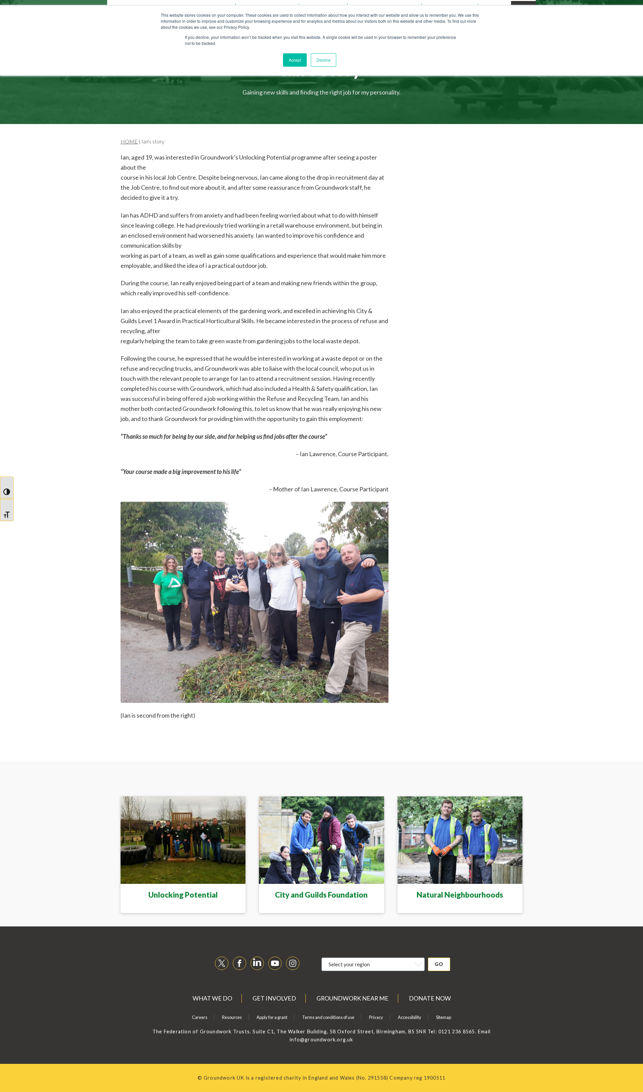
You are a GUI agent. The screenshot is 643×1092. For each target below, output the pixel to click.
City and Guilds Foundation (321, 894)
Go (439, 964)
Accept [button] (295, 60)
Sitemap (443, 1017)
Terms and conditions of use (328, 1017)
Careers (199, 1017)
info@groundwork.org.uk (321, 1039)
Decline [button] (323, 60)
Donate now (430, 998)
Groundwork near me (352, 998)
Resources (232, 1017)
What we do (212, 998)
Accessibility (409, 1017)
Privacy (376, 1017)
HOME (129, 141)
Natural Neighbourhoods (460, 894)
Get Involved (274, 998)
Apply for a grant (272, 1017)
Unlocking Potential (183, 894)
